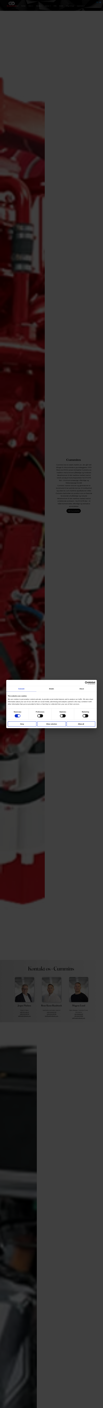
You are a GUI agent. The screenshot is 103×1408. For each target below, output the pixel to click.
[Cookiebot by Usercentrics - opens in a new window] (86, 682)
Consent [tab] (21, 689)
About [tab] (81, 689)
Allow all (81, 724)
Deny (22, 724)
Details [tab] (51, 689)
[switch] (40, 715)
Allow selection (51, 724)
